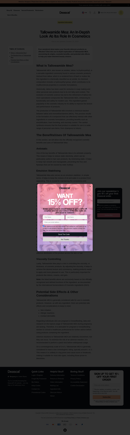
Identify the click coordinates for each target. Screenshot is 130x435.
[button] (90, 186)
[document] (65, 217)
